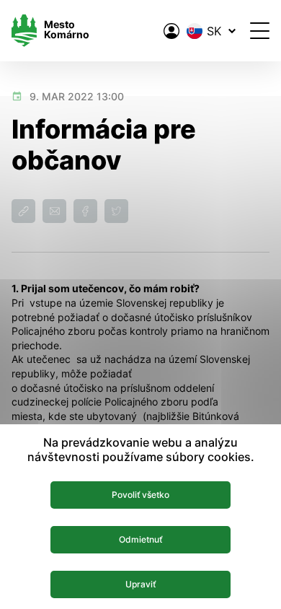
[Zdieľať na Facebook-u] (85, 211)
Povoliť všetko (140, 494)
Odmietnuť (140, 539)
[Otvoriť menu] (259, 30)
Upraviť (140, 584)
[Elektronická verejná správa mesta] (171, 31)
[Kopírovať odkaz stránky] (23, 211)
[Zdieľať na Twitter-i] (116, 211)
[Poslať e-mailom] (54, 211)
